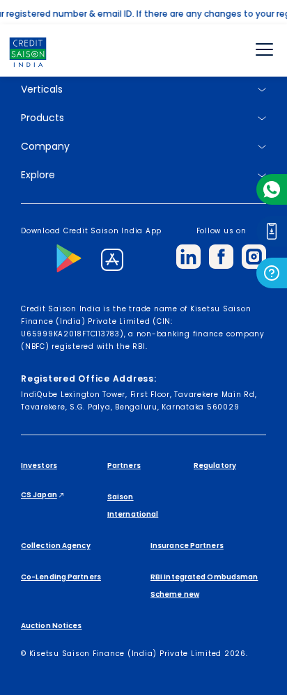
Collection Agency (56, 545)
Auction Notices (51, 625)
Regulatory (215, 465)
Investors (39, 465)
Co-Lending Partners (61, 577)
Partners (124, 465)
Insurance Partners (187, 545)
